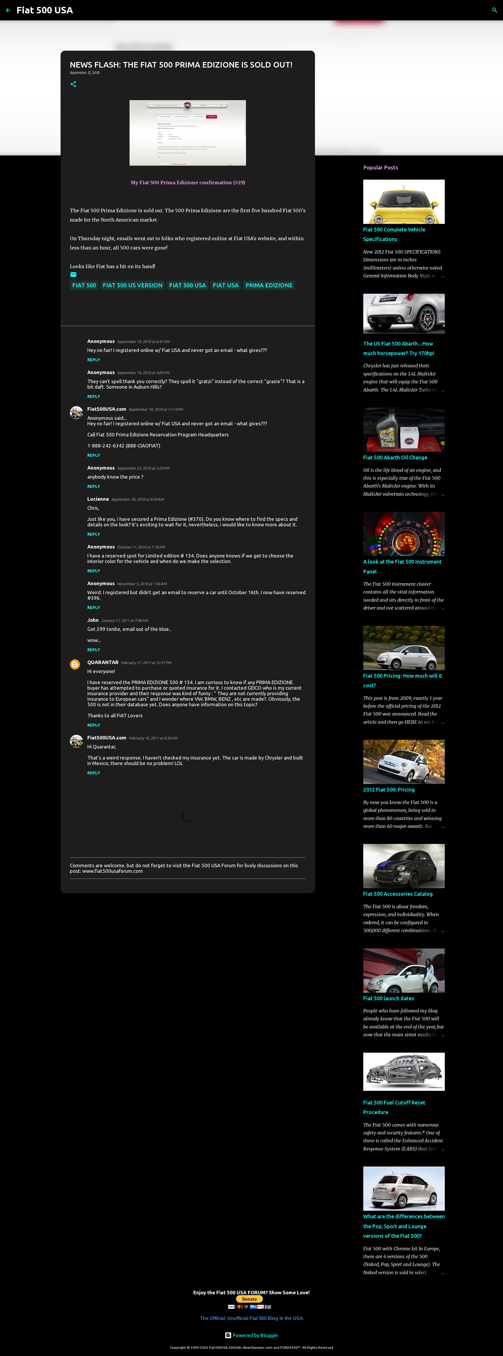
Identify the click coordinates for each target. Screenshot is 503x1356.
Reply (93, 359)
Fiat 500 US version (132, 285)
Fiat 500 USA (44, 10)
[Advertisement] (344, 251)
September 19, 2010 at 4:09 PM (143, 373)
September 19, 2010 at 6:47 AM (143, 341)
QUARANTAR (102, 662)
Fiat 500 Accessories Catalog (398, 894)
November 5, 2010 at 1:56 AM (142, 584)
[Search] (81, 10)
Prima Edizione (269, 285)
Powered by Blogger (255, 1335)
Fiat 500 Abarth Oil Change (395, 457)
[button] (73, 84)
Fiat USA (226, 285)
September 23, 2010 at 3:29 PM (143, 468)
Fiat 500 (84, 285)
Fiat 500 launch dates (388, 998)
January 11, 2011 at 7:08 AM (124, 620)
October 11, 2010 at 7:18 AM (141, 547)
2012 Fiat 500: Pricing (389, 789)
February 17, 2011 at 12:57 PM (146, 663)
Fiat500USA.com (106, 409)
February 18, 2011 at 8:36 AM (153, 738)
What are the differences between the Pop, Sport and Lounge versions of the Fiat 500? (404, 1226)
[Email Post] (73, 275)
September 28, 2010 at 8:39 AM (137, 499)
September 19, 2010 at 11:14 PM (156, 409)
